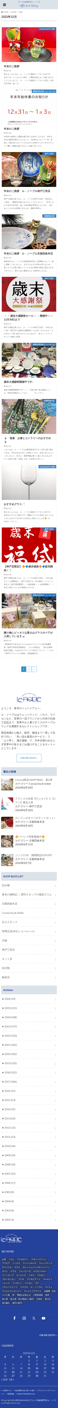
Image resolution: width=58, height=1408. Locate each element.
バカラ (31, 1275)
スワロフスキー (40, 1271)
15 (29, 1368)
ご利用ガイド (7, 1390)
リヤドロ (24, 1287)
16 (37, 1368)
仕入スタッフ (9, 921)
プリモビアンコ (33, 1279)
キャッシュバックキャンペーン (36, 1267)
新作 (47, 1295)
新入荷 (5, 1299)
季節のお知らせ (24, 1295)
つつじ (11, 1259)
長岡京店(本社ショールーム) (18, 931)
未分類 (6, 967)
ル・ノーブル (36, 1287)
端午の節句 (17, 1303)
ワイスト (49, 1287)
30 (37, 1375)
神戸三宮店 (8, 949)
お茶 (4, 1259)
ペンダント (17, 1283)
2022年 (13, 12)
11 (53, 1364)
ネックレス (21, 1275)
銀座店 (6, 977)
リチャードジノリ (10, 1287)
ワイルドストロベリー (11, 1291)
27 (13, 1375)
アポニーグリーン (39, 1259)
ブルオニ (41, 1275)
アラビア (6, 1263)
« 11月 (4, 1379)
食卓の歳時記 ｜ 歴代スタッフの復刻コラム (27, 894)
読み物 (6, 885)
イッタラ (16, 1263)
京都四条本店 (9, 903)
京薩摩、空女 (50, 1291)
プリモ (21, 1279)
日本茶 (39, 1299)
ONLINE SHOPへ (29, 758)
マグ (37, 1283)
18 (53, 1368)
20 (13, 1372)
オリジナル (7, 1267)
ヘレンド (6, 1283)
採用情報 (11, 1394)
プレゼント (48, 1279)
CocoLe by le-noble (13, 912)
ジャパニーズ (25, 1271)
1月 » (11, 1379)
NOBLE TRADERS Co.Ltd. (26, 1394)
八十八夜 (6, 1295)
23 (37, 1372)
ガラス (17, 1267)
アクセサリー (23, 1259)
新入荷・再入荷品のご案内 (22, 1299)
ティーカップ (8, 1275)
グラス (13, 1271)
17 (45, 1368)
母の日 (48, 1299)
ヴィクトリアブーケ (32, 1291)
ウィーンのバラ (29, 1263)
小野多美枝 (38, 1295)
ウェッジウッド (46, 1263)
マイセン (29, 1283)
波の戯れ (6, 1303)
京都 (4, 940)
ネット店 (7, 958)
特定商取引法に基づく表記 (24, 1390)
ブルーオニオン (9, 1279)
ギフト (5, 1271)
